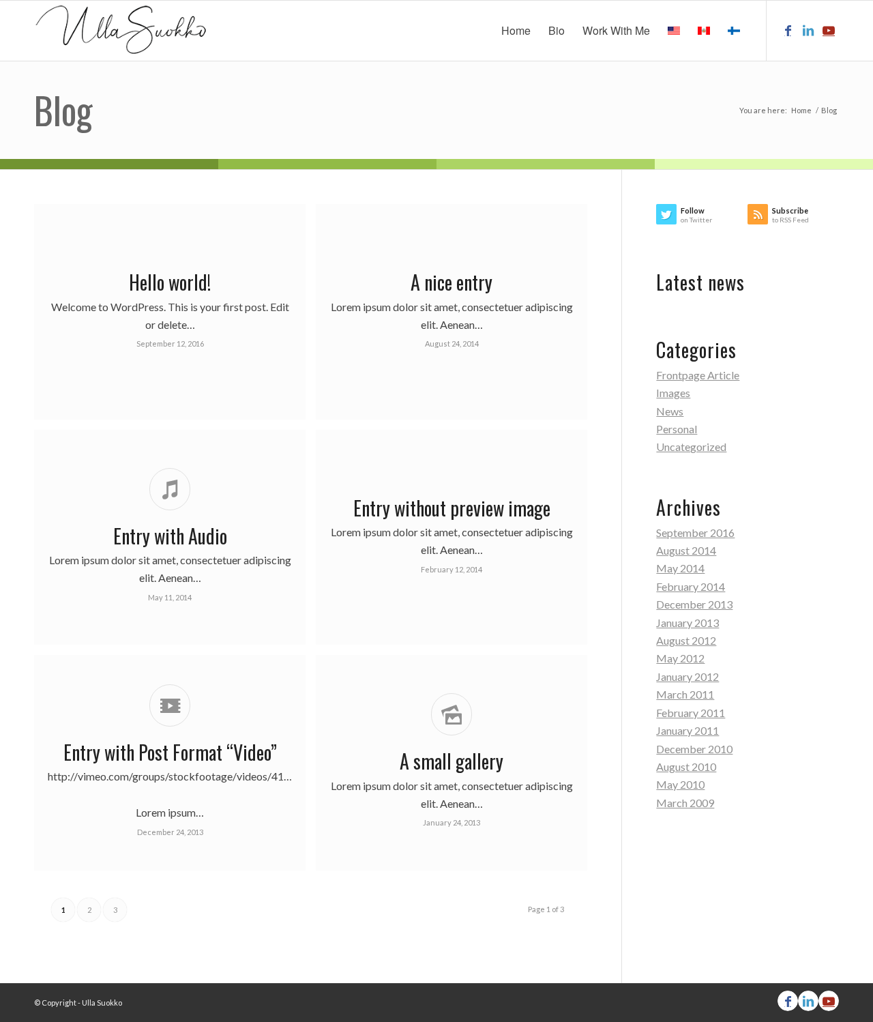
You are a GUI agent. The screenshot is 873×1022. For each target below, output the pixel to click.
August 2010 (686, 766)
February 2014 (690, 586)
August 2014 (686, 550)
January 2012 (687, 676)
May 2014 (680, 567)
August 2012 (686, 640)
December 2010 (694, 748)
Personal (676, 428)
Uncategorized (691, 446)
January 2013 (687, 622)
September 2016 (695, 532)
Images (673, 392)
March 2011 (685, 694)
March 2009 (685, 802)
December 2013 (694, 604)
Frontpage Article (697, 374)
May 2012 (680, 658)
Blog (63, 110)
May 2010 (680, 784)
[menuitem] (515, 31)
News (669, 411)
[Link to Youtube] (828, 30)
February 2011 (690, 712)
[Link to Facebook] (788, 30)
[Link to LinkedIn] (808, 30)
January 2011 (687, 730)
